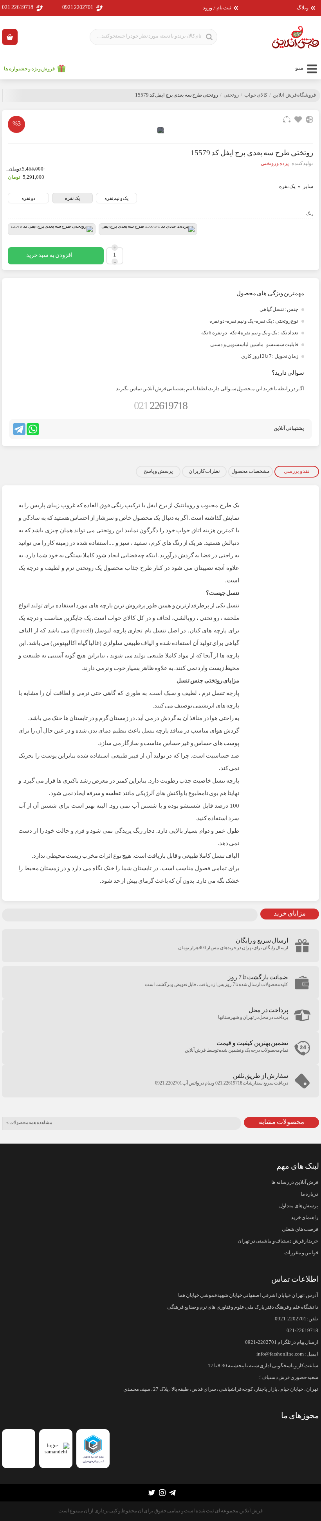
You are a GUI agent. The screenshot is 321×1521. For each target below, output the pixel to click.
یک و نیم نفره (117, 198)
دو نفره (28, 198)
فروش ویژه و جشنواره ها (29, 69)
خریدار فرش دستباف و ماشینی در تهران (278, 1241)
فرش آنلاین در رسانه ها (294, 1182)
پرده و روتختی (275, 163)
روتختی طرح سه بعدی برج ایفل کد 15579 (176, 95)
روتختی (231, 95)
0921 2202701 (78, 7)
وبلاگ (302, 8)
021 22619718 (17, 7)
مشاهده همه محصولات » (29, 1122)
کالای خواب (256, 95)
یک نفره (72, 198)
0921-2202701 (291, 1319)
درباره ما (309, 1194)
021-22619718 (302, 1330)
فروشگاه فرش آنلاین (294, 95)
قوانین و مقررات (301, 1252)
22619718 (160, 405)
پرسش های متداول (298, 1206)
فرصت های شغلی (300, 1229)
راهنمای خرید (304, 1217)
